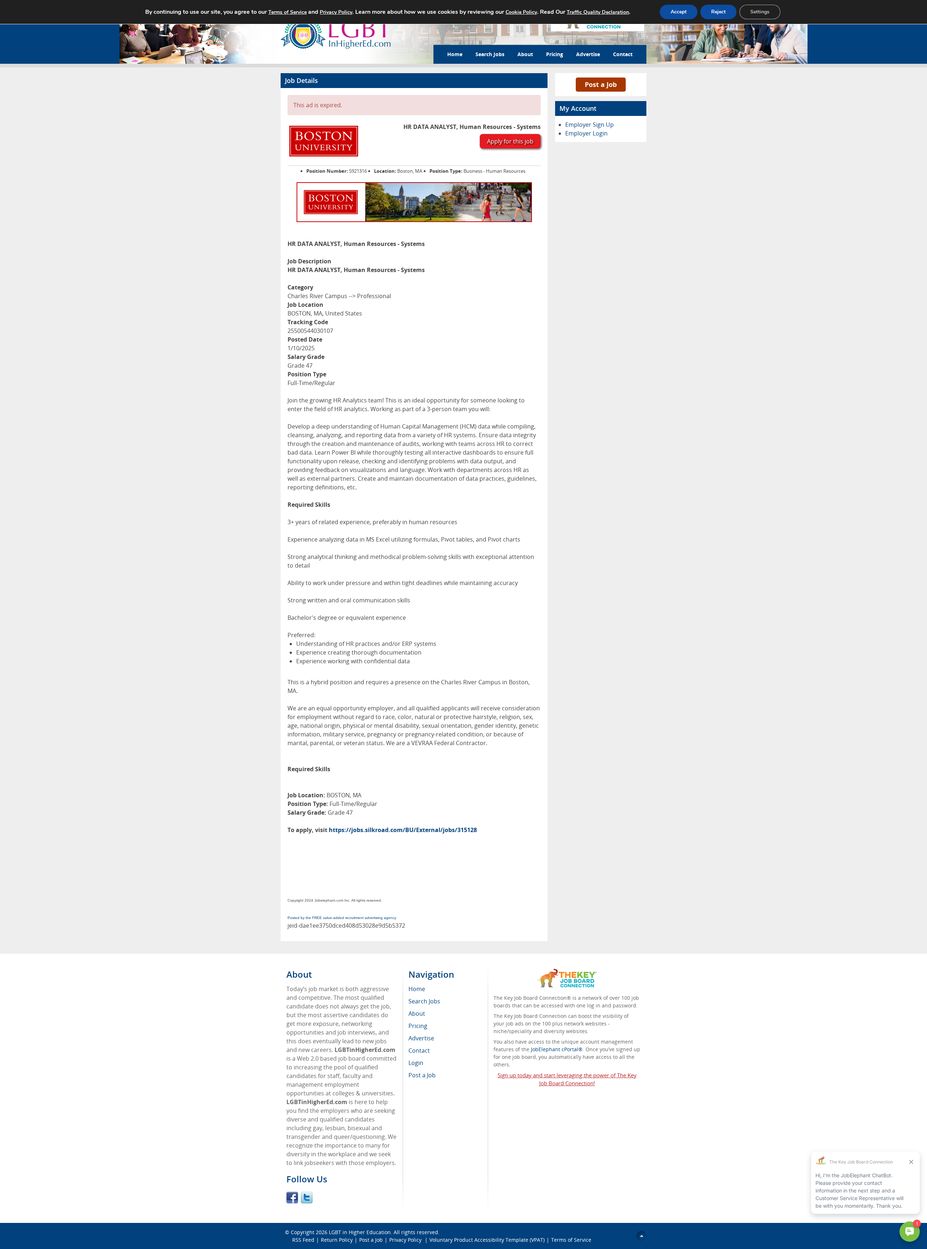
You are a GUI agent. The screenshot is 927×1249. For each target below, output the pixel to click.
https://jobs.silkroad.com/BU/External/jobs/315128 (403, 830)
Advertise (588, 54)
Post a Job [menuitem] (422, 1075)
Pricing (554, 54)
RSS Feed (303, 1239)
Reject (718, 11)
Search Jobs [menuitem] (424, 1001)
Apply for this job (510, 141)
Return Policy (337, 1239)
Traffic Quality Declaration (598, 12)
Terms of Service (571, 1239)
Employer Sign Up (589, 125)
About (525, 54)
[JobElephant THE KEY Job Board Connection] (567, 972)
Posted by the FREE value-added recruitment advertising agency (342, 918)
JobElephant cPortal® (557, 1049)
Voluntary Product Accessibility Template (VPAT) (487, 1239)
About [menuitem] (416, 1014)
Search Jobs (489, 54)
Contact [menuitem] (419, 1050)
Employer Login (586, 133)
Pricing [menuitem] (417, 1026)
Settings (759, 11)
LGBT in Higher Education (360, 1232)
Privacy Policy (406, 1239)
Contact (623, 54)
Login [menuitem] (415, 1063)
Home (454, 54)
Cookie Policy (521, 12)
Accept (679, 11)
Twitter (307, 1197)
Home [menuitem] (416, 989)
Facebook (292, 1197)
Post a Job (601, 84)
